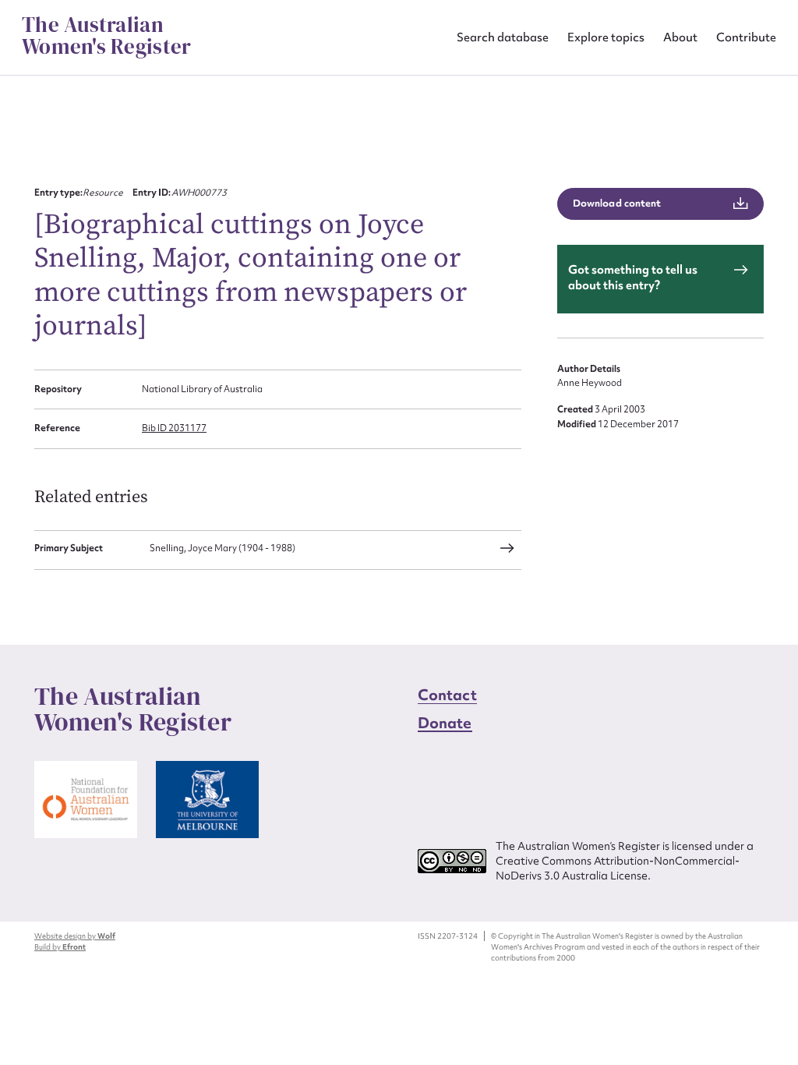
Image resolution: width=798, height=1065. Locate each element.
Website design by (74, 936)
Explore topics (605, 37)
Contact (447, 695)
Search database (503, 37)
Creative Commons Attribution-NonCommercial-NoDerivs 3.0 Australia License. (618, 868)
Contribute (746, 37)
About (680, 37)
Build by (60, 947)
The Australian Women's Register (106, 36)
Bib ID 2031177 (174, 428)
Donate (445, 723)
